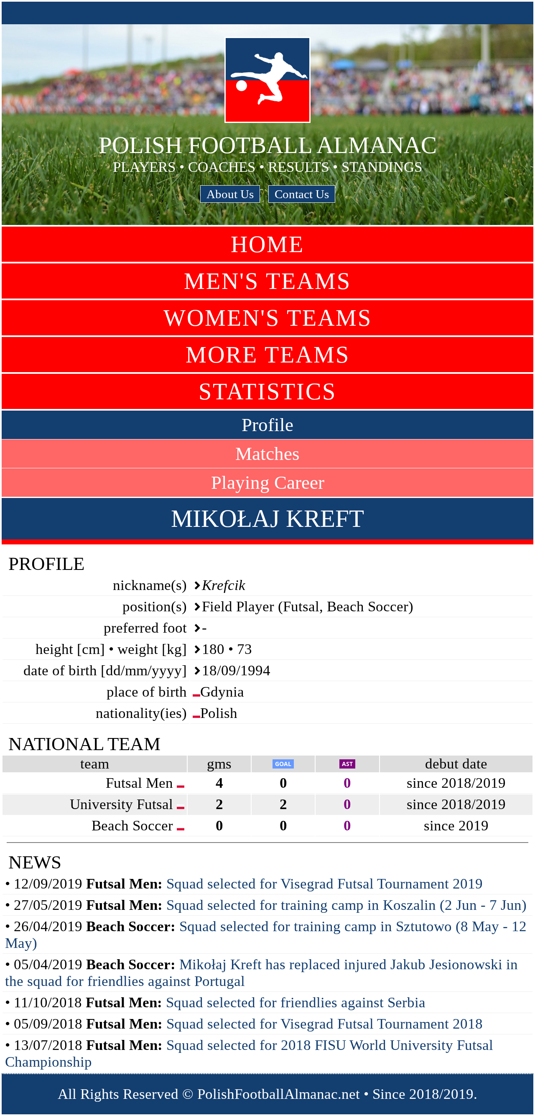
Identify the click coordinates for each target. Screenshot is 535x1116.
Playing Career (267, 482)
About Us (230, 194)
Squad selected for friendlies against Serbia (295, 1002)
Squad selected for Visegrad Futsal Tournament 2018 (324, 1024)
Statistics (267, 391)
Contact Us (302, 194)
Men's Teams (267, 281)
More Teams (268, 355)
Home (267, 244)
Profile (267, 424)
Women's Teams (267, 318)
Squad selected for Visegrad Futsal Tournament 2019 (324, 884)
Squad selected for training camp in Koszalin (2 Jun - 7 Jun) (346, 905)
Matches (267, 453)
